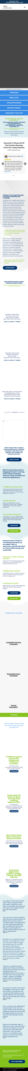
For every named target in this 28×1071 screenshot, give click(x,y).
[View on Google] (6, 156)
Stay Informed (17, 1061)
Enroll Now (14, 98)
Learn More (14, 93)
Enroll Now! (14, 715)
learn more (14, 771)
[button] (3, 163)
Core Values (14, 459)
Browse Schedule (14, 108)
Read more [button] (8, 171)
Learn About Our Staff (14, 113)
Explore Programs (14, 103)
